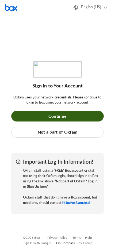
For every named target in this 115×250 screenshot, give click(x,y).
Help (88, 237)
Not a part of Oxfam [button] (58, 132)
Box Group (84, 243)
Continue (57, 116)
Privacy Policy (57, 237)
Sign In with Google (37, 243)
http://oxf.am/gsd (76, 203)
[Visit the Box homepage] (11, 7)
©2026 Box (31, 237)
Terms (76, 237)
